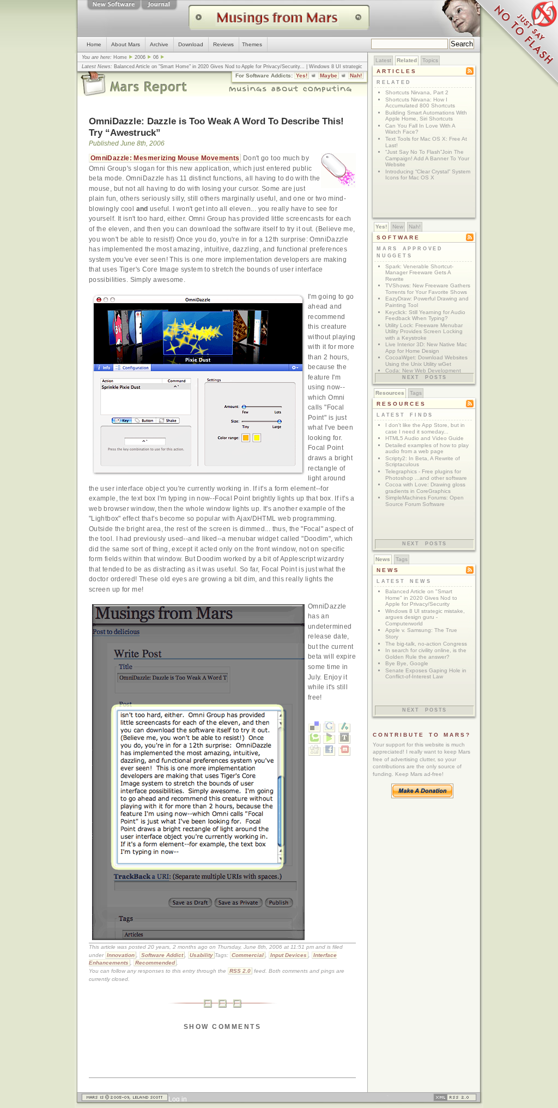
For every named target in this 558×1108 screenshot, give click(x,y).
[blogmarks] (329, 739)
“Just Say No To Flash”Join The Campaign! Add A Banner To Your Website (427, 158)
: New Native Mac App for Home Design (426, 347)
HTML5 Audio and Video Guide (424, 438)
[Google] (329, 728)
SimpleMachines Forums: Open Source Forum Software (424, 501)
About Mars (125, 44)
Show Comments (222, 1027)
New (397, 227)
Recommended (155, 963)
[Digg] (314, 751)
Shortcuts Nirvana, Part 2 (416, 92)
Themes (252, 44)
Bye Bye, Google (406, 663)
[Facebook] (329, 751)
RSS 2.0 (240, 971)
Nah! (356, 76)
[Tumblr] (344, 739)
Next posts (424, 377)
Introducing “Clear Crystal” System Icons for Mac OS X (427, 174)
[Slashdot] (344, 728)
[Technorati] (314, 739)
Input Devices (288, 955)
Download (190, 44)
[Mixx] (344, 751)
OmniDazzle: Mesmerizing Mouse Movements (164, 158)
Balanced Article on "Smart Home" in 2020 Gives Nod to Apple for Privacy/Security (207, 66)
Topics (430, 60)
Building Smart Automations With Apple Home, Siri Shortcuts (426, 116)
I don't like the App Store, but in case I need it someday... (425, 428)
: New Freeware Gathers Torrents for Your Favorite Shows (427, 288)
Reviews (223, 44)
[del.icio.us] (314, 728)
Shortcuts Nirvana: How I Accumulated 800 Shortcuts (420, 103)
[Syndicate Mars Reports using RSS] (455, 1099)
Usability (201, 955)
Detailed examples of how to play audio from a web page (427, 448)
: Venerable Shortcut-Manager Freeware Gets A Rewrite (419, 272)
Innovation (121, 955)
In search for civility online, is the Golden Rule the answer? (425, 653)
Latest (383, 60)
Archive (159, 44)
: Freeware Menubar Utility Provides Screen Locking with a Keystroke (424, 331)
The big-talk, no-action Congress (426, 644)
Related (407, 60)
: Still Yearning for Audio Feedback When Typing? (425, 315)
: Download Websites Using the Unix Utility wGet (426, 360)
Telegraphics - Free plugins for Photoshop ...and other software (426, 474)
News (382, 559)
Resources (389, 393)
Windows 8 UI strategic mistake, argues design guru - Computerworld (425, 617)
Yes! (301, 76)
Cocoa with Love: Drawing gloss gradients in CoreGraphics (425, 487)
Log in (177, 1099)
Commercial (248, 955)
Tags (416, 393)
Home (94, 44)
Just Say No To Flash (514, 43)
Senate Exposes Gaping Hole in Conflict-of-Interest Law (425, 673)
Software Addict (162, 955)
